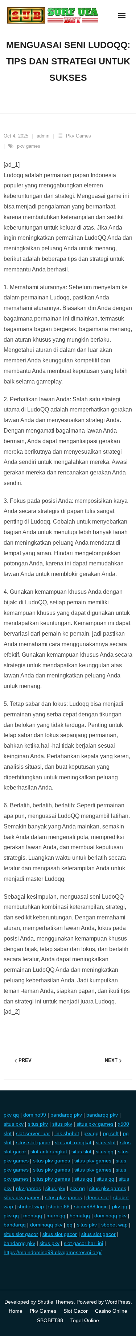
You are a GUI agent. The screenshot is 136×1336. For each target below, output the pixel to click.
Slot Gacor (75, 1311)
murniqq (55, 1215)
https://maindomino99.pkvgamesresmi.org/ (53, 1252)
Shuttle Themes (55, 1302)
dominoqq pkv (110, 1215)
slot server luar (33, 1133)
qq (70, 1225)
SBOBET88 (50, 1320)
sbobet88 (59, 1206)
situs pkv (14, 1124)
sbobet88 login (91, 1206)
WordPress (118, 1302)
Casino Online (111, 1311)
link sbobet (66, 1133)
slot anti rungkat (73, 1142)
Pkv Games (78, 136)
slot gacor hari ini (83, 1243)
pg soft (111, 1133)
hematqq (80, 1215)
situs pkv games (95, 1124)
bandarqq (15, 1225)
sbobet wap (30, 1206)
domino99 (34, 1115)
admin (43, 136)
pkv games (28, 146)
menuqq (32, 1215)
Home (15, 1311)
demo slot (97, 1197)
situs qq (105, 1151)
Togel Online (84, 1320)
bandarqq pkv (66, 1115)
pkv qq (11, 1115)
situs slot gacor (33, 1142)
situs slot (106, 1142)
